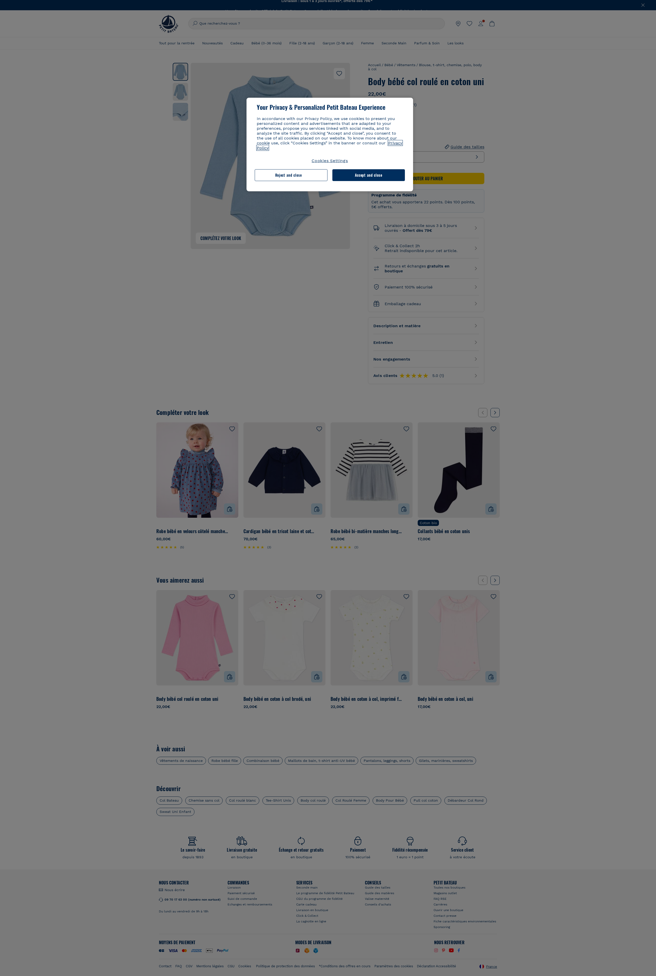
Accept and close (368, 175)
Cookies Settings (330, 160)
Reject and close (288, 175)
